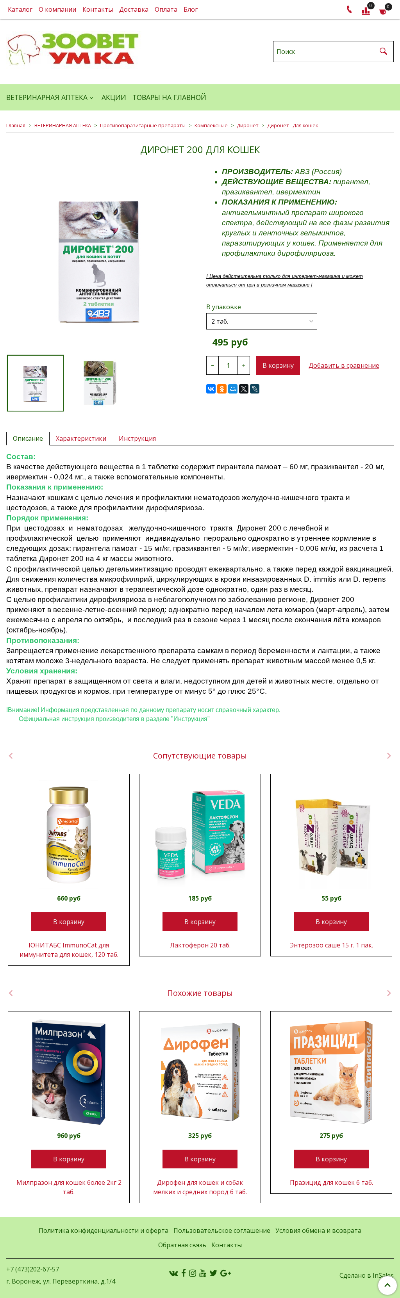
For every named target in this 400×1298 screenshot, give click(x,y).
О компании (57, 9)
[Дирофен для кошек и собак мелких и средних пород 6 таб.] (200, 1072)
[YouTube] (202, 1273)
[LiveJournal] (254, 388)
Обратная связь (182, 1245)
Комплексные (211, 125)
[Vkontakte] (173, 1273)
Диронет (247, 125)
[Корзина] (383, 11)
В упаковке (223, 307)
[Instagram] (192, 1273)
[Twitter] (213, 1273)
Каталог (20, 9)
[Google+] (225, 1273)
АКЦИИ (114, 97)
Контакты (97, 9)
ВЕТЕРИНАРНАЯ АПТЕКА (47, 97)
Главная (15, 125)
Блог (191, 9)
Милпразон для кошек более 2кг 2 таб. (68, 1187)
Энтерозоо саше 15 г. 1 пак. (331, 945)
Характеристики (81, 438)
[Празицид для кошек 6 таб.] (331, 1072)
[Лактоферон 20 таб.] (200, 834)
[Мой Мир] (233, 388)
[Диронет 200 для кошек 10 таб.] (99, 383)
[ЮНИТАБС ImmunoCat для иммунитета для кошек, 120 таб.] (68, 834)
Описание (28, 438)
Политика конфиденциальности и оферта (103, 1230)
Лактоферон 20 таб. (200, 945)
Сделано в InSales (366, 1275)
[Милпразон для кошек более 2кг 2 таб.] (68, 1072)
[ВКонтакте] (211, 388)
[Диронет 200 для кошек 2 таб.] (100, 260)
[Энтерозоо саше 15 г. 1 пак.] (331, 834)
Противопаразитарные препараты (143, 125)
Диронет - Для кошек (292, 125)
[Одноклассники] (222, 388)
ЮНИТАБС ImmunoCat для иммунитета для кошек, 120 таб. (69, 950)
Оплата (166, 9)
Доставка (133, 9)
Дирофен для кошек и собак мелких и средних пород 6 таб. (200, 1187)
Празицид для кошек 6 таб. (331, 1182)
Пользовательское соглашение (221, 1230)
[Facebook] (183, 1273)
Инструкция (137, 438)
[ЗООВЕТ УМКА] (73, 50)
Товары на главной (169, 97)
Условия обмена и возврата (318, 1230)
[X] (243, 388)
